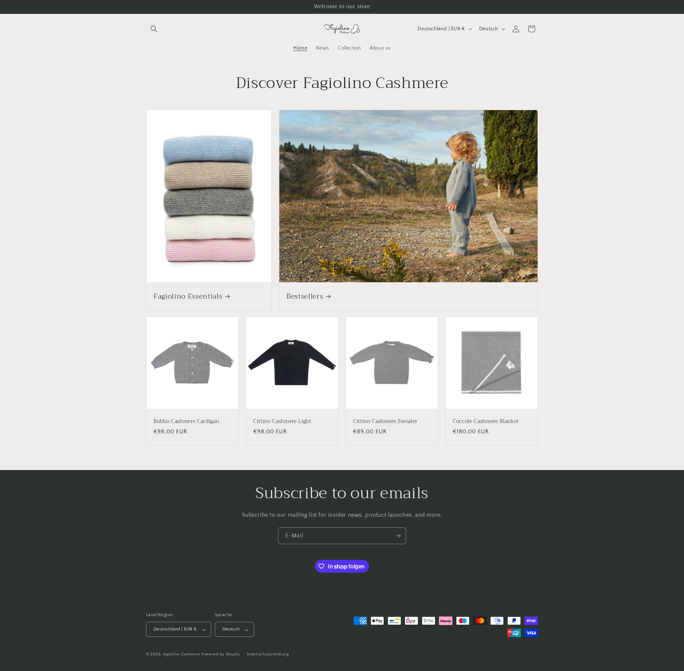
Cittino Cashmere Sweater (385, 421)
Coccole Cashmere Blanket (486, 421)
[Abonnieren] (398, 535)
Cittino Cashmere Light (282, 421)
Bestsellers (304, 296)
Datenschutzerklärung (268, 654)
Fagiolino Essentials (188, 296)
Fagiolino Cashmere (181, 654)
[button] (154, 29)
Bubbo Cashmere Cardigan (186, 421)
